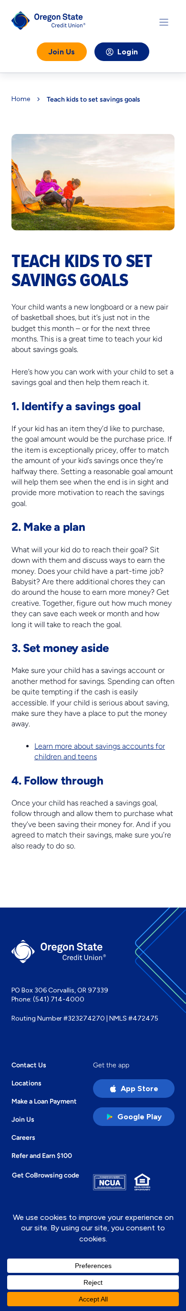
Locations (26, 1083)
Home (20, 99)
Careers (23, 1137)
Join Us (61, 51)
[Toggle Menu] (164, 22)
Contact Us (28, 1065)
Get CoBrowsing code (45, 1175)
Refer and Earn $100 (41, 1155)
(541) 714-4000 (58, 999)
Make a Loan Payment (44, 1101)
